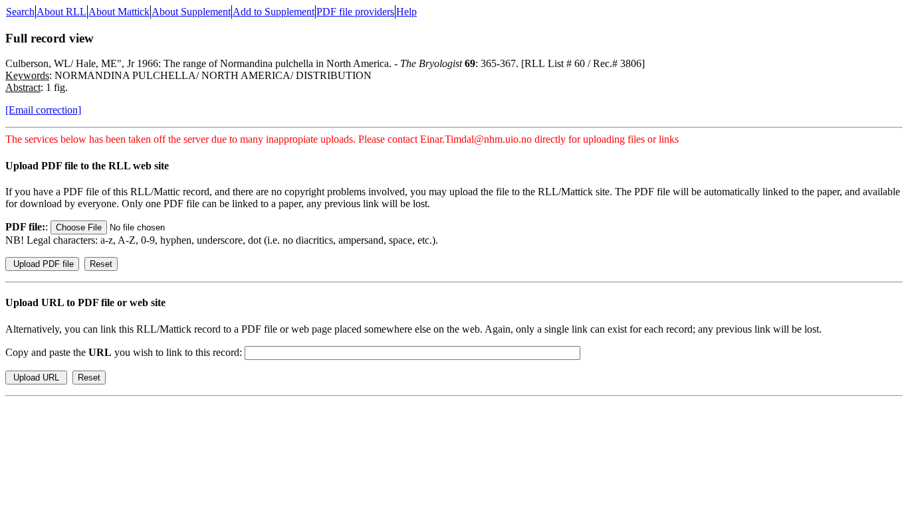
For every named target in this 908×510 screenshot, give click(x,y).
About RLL (61, 11)
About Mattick (119, 11)
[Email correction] (43, 110)
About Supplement (191, 11)
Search (20, 11)
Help (406, 11)
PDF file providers (355, 11)
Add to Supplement (273, 11)
